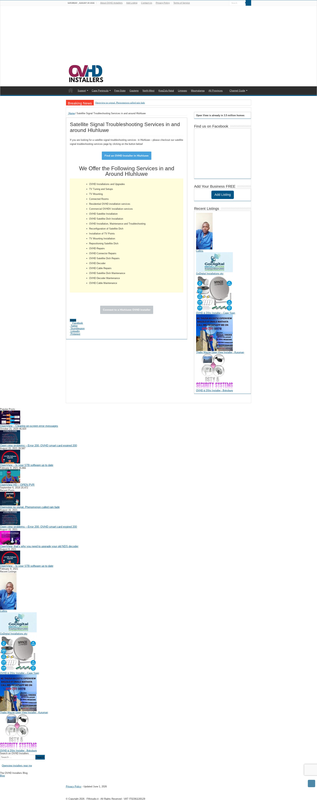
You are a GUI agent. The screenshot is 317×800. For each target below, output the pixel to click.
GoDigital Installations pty (209, 273)
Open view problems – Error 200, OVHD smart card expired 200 (38, 445)
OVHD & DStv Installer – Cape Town (215, 313)
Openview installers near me (17, 765)
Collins (199, 250)
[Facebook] (226, 3)
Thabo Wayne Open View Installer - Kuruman (220, 352)
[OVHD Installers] (86, 73)
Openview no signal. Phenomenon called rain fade (120, 102)
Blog (2, 775)
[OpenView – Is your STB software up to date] (10, 456)
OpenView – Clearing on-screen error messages (29, 425)
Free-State (119, 90)
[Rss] (223, 3)
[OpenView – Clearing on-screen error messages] (10, 417)
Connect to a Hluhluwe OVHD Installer (126, 309)
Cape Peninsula (100, 90)
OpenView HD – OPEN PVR (17, 484)
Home (71, 113)
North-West (148, 90)
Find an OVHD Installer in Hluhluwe (127, 155)
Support (82, 90)
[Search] (248, 3)
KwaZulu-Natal (166, 90)
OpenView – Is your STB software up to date (26, 465)
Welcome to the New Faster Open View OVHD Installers (70, 90)
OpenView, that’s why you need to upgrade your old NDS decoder (39, 546)
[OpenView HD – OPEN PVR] (10, 476)
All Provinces (216, 90)
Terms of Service (181, 3)
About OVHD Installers (111, 3)
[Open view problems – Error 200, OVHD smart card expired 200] (10, 436)
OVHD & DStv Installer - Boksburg (214, 390)
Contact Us (146, 3)
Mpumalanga (198, 90)
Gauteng (134, 90)
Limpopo (182, 90)
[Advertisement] (158, 37)
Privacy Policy (163, 3)
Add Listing (131, 3)
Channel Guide (237, 90)
